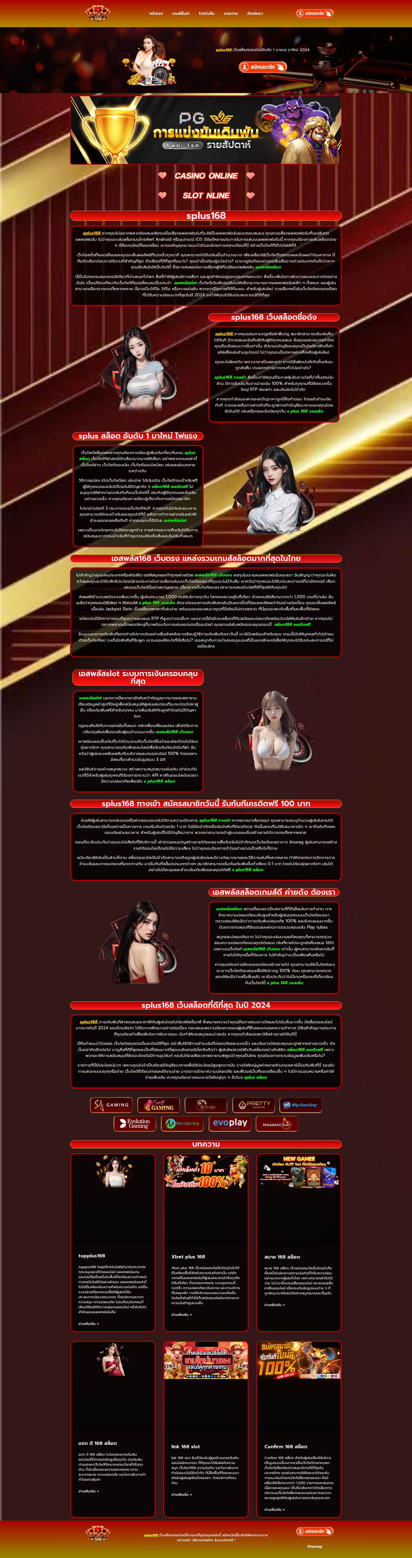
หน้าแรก (156, 13)
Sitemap (314, 1546)
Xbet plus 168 (188, 1256)
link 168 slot (185, 1446)
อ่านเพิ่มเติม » (88, 1323)
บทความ (231, 13)
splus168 (92, 233)
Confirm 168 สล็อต (285, 1446)
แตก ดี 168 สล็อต (97, 1443)
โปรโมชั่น (206, 13)
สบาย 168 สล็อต (282, 1256)
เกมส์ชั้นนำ (181, 13)
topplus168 (91, 1255)
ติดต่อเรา (255, 13)
